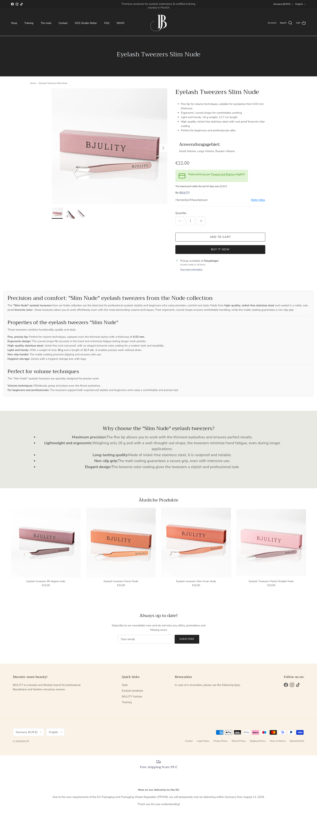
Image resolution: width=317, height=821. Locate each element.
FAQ (106, 23)
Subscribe (186, 639)
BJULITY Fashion (132, 696)
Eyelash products (132, 690)
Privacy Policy (220, 740)
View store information (191, 269)
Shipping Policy (257, 740)
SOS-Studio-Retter (86, 23)
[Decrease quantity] (179, 220)
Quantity (180, 213)
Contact (63, 23)
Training (28, 23)
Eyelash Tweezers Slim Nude (53, 83)
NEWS (120, 23)
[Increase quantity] (201, 220)
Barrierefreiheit (297, 740)
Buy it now (220, 249)
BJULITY (184, 192)
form (237, 685)
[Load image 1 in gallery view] (109, 146)
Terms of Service (278, 740)
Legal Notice (203, 740)
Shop (14, 23)
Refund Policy (239, 740)
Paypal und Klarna (223, 174)
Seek (125, 685)
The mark (46, 23)
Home (33, 83)
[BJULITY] (158, 23)
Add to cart (220, 237)
